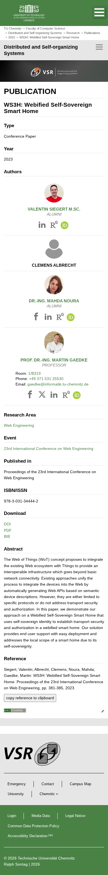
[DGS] (15, 711)
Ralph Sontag (16, 864)
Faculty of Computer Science (45, 28)
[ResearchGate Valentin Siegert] (54, 225)
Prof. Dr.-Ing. (54, 360)
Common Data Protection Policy (33, 826)
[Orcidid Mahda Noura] (70, 317)
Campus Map (80, 784)
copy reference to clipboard (30, 698)
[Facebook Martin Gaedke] (30, 395)
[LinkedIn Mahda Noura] (49, 317)
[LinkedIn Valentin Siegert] (43, 225)
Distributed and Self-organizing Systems (35, 33)
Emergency (16, 784)
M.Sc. (54, 209)
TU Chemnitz (13, 28)
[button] (93, 13)
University (16, 794)
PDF (8, 530)
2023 (11, 37)
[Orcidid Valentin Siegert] (64, 225)
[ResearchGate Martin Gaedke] (66, 395)
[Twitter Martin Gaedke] (43, 395)
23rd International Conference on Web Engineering (48, 448)
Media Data (41, 816)
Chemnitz (47, 794)
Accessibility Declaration (30, 836)
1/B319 (34, 373)
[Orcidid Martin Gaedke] (77, 395)
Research (73, 33)
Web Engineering (19, 425)
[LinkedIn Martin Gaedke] (55, 395)
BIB (7, 536)
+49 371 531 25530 (46, 378)
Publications (92, 33)
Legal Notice (75, 816)
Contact (48, 784)
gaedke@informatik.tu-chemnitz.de (58, 384)
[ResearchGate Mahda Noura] (60, 317)
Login (11, 816)
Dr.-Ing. (54, 300)
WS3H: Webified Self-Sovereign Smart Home (49, 37)
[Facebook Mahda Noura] (37, 317)
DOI (7, 524)
